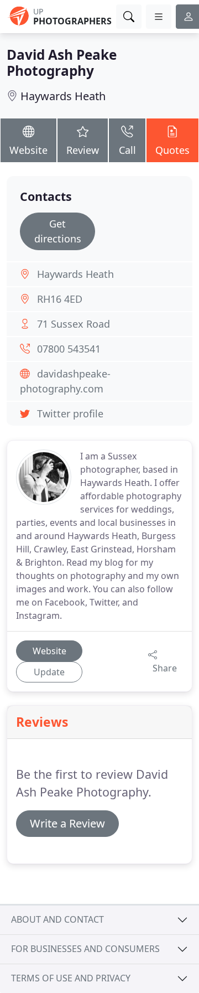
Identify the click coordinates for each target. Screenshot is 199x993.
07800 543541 (69, 348)
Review (82, 150)
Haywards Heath (63, 96)
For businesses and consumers (85, 949)
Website (28, 150)
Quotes (172, 150)
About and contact (57, 919)
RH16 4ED (59, 299)
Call (127, 150)
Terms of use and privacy (70, 978)
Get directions (57, 231)
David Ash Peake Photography (62, 62)
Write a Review (67, 823)
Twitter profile (70, 413)
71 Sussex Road (73, 323)
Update (49, 672)
